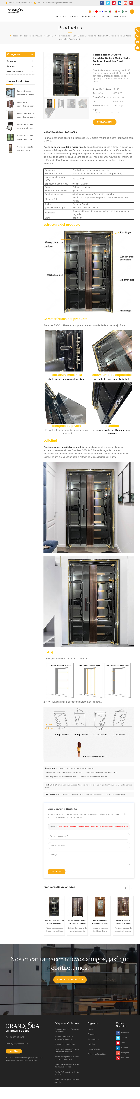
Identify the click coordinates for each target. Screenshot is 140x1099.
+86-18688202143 (24, 3)
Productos (92, 1034)
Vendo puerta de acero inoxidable (61, 777)
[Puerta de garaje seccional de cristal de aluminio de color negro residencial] (10, 93)
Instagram (125, 1053)
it (112, 11)
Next (131, 887)
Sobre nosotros (119, 16)
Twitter (124, 1038)
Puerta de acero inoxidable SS (94, 777)
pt (119, 11)
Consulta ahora (104, 122)
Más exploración (89, 16)
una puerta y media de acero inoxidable (64, 773)
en (99, 11)
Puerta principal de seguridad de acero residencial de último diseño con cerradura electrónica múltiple (26, 116)
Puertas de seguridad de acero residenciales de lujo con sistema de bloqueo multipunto (26, 104)
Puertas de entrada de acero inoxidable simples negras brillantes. (54, 923)
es (93, 11)
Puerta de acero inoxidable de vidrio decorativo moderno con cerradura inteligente (90, 794)
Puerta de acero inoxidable (58, 36)
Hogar (15, 36)
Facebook (125, 1032)
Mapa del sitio (94, 1049)
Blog (35, 1060)
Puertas (73, 16)
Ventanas (60, 16)
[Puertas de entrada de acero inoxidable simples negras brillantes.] (54, 906)
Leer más (13, 1051)
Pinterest (125, 1058)
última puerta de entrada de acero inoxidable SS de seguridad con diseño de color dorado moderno (123, 923)
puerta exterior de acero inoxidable (101, 773)
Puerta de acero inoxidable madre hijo (63, 147)
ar (126, 11)
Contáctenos (93, 1039)
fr (106, 11)
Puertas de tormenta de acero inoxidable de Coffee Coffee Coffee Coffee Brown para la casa (77, 923)
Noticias (106, 16)
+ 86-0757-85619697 (16, 1037)
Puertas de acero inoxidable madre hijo (63, 447)
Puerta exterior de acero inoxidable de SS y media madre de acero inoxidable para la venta (92, 827)
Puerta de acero (36, 36)
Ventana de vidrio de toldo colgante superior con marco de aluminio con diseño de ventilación (25, 127)
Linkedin (124, 1048)
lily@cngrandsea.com (63, 3)
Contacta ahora (67, 980)
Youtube (124, 1043)
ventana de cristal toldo (65, 1044)
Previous (125, 887)
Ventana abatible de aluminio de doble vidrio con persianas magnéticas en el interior (25, 149)
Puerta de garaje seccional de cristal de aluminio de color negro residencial (26, 93)
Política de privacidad (97, 1054)
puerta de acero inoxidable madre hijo (76, 768)
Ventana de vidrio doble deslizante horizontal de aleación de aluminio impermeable (25, 138)
